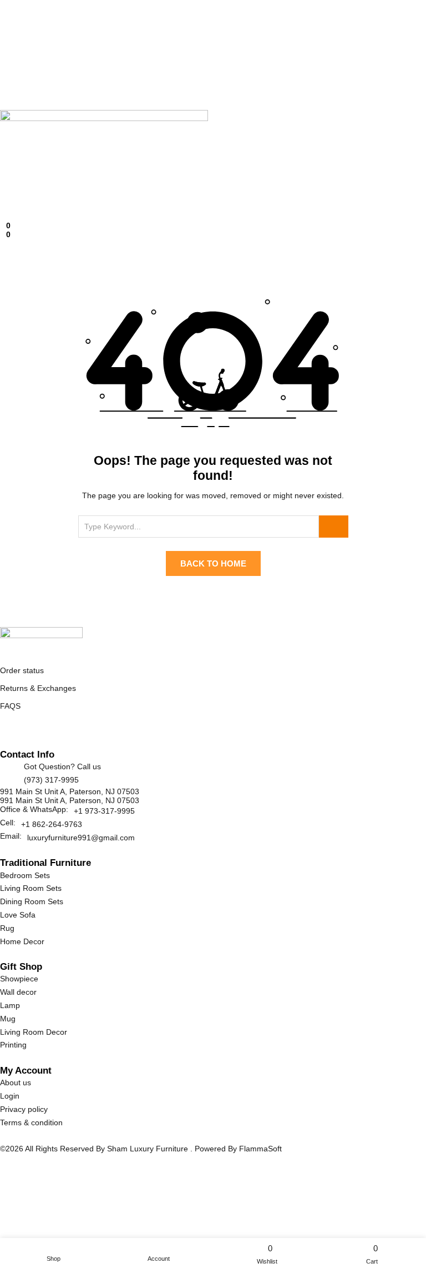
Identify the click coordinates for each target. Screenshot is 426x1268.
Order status (22, 670)
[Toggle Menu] (3, 197)
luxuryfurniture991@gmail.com (81, 837)
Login (9, 1095)
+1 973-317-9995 (104, 810)
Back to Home (213, 563)
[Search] (333, 526)
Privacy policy (24, 1109)
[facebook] (5, 732)
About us (15, 1082)
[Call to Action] (3, 217)
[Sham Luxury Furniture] (41, 638)
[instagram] (52, 732)
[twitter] (16, 732)
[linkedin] (41, 732)
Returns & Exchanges (38, 688)
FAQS (10, 705)
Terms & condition (31, 1122)
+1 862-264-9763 (51, 824)
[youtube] (65, 732)
